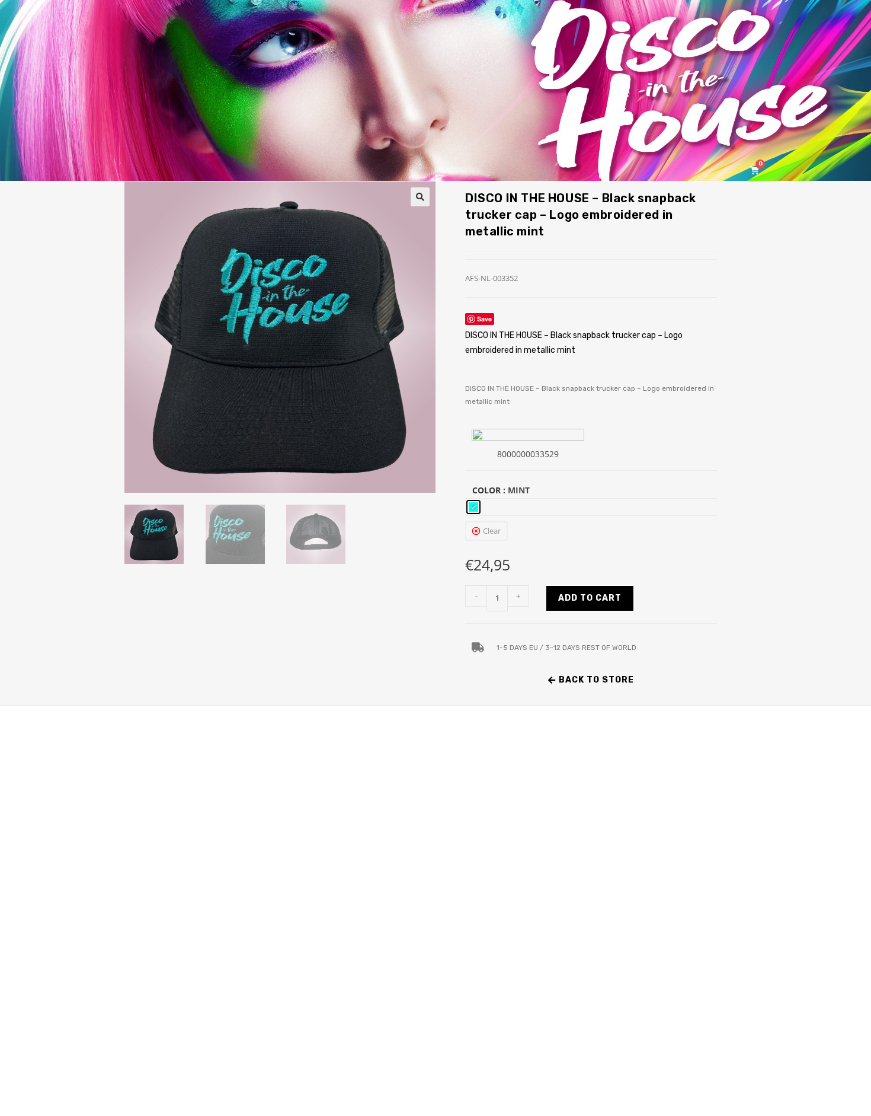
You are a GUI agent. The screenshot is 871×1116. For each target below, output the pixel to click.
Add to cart (590, 598)
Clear (492, 530)
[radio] (473, 507)
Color (486, 490)
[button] (420, 196)
